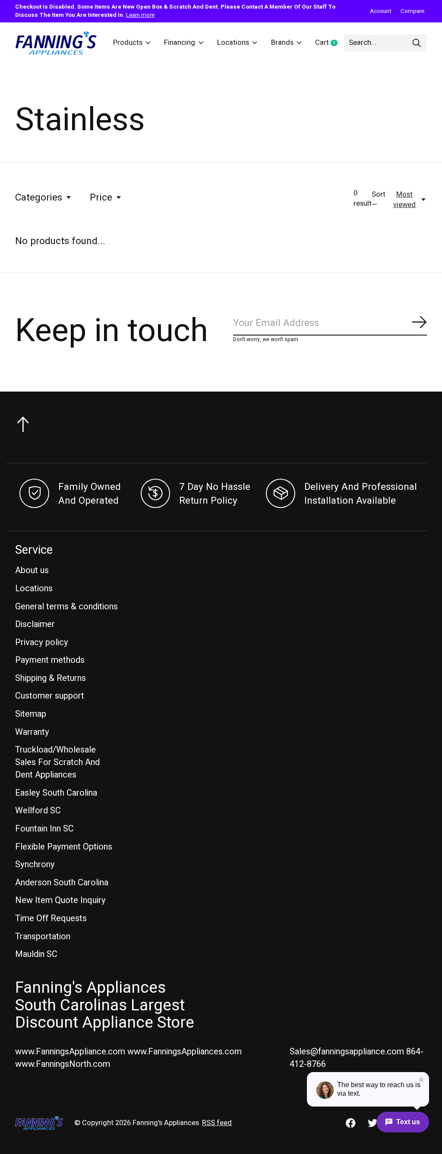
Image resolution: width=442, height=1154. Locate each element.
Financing (179, 43)
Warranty (32, 732)
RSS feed (217, 1123)
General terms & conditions (66, 606)
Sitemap (30, 714)
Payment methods (50, 660)
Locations (233, 43)
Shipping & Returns (50, 678)
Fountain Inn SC (44, 828)
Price (101, 197)
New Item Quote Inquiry (60, 900)
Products (127, 43)
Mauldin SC (36, 954)
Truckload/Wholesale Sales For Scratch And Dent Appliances (57, 762)
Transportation (42, 936)
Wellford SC (38, 810)
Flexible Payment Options (63, 846)
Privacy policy (41, 642)
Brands (282, 43)
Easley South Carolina (56, 793)
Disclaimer (35, 624)
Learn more (140, 15)
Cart (329, 43)
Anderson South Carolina (61, 882)
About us (32, 570)
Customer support (49, 696)
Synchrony (35, 864)
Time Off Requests (51, 918)
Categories (38, 197)
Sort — (378, 199)
